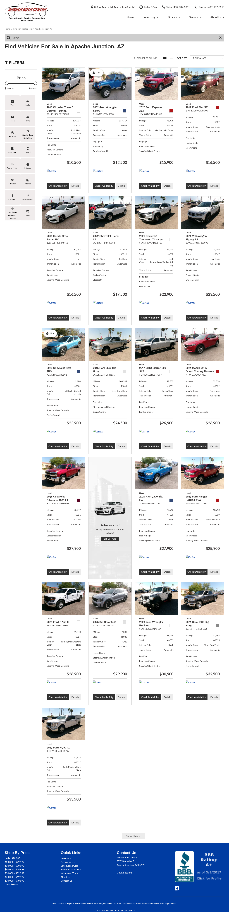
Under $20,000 (12, 858)
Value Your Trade (69, 873)
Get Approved (68, 862)
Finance (172, 17)
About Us (216, 17)
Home (130, 17)
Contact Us (66, 880)
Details (75, 185)
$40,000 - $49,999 (14, 869)
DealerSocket (127, 903)
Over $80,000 (12, 884)
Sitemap (132, 910)
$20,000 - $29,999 (14, 862)
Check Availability (57, 185)
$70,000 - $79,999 (14, 880)
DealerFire (107, 903)
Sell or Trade (110, 539)
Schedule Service (69, 865)
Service (193, 17)
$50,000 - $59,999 (14, 873)
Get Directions (124, 872)
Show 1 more (133, 836)
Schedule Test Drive (71, 869)
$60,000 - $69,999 (14, 877)
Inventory (149, 17)
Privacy (124, 910)
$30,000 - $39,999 (14, 865)
